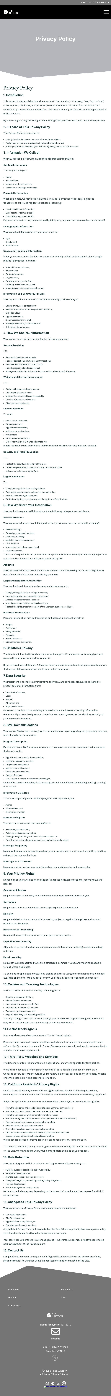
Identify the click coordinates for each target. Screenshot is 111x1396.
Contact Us (14, 1305)
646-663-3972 (102, 2)
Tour (63, 1297)
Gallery (12, 1297)
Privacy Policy (49, 1374)
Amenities (13, 1289)
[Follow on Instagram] (55, 1358)
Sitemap (64, 1374)
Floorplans (66, 1289)
